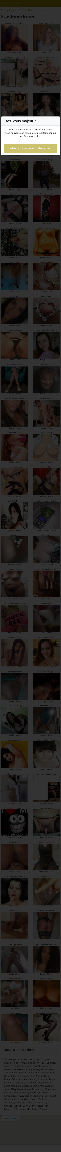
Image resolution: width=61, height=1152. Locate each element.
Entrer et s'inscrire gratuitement (30, 148)
